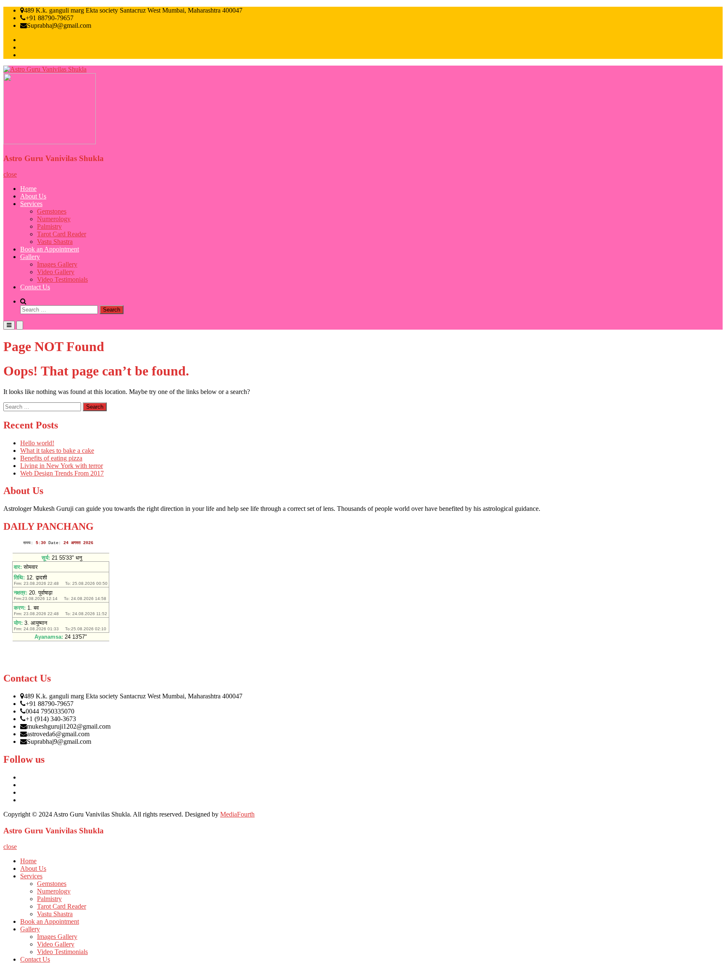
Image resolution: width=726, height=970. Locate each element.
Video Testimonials (62, 279)
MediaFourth (237, 814)
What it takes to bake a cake (57, 450)
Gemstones (51, 211)
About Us (33, 196)
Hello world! (37, 443)
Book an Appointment (49, 249)
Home (28, 188)
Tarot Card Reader (61, 234)
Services (31, 203)
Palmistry (49, 226)
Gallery (30, 256)
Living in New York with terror (61, 465)
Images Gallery (57, 264)
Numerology (54, 218)
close (10, 174)
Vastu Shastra (55, 241)
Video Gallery (55, 271)
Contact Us (35, 287)
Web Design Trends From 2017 (62, 473)
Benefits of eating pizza (51, 458)
